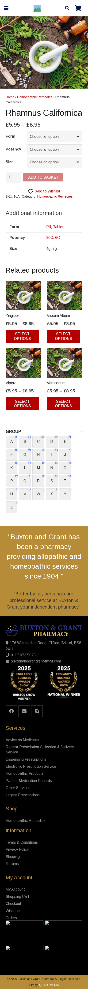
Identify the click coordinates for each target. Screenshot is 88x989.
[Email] (24, 711)
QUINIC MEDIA (48, 985)
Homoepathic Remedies (35, 97)
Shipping (13, 857)
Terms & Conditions (22, 842)
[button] (6, 8)
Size (10, 162)
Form (10, 136)
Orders (11, 918)
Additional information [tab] (34, 213)
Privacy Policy (17, 849)
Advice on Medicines (22, 740)
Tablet (58, 227)
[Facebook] (11, 711)
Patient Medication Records (29, 781)
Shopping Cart (17, 897)
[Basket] (78, 8)
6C (57, 238)
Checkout (13, 904)
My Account (15, 889)
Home (10, 97)
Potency (13, 149)
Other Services (18, 788)
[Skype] (37, 711)
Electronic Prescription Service (31, 766)
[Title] (37, 8)
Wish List (13, 911)
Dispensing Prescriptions (26, 759)
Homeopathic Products (25, 773)
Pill (48, 227)
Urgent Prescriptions (23, 795)
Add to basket (43, 177)
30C (49, 238)
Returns (12, 864)
